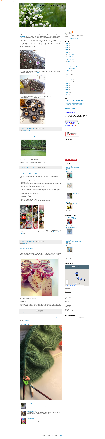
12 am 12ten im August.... (29, 174)
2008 (67, 92)
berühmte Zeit (23, 36)
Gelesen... (76, 103)
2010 (67, 89)
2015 (67, 51)
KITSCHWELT (69, 171)
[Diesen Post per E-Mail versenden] (37, 128)
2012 (67, 85)
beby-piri (68, 202)
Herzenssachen (69, 245)
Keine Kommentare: (32, 167)
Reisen (77, 102)
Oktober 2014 (70, 58)
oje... (66, 103)
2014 (67, 52)
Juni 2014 (69, 72)
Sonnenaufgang (76, 104)
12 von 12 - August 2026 (77, 228)
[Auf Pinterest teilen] (43, 128)
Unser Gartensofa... (31, 403)
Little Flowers (75, 183)
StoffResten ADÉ (76, 193)
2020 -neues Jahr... (24, 324)
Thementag (70, 104)
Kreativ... (24, 130)
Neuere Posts (23, 318)
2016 (67, 49)
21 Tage (79, 103)
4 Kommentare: (32, 128)
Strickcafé (37, 72)
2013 (67, 83)
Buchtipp (66, 104)
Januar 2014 (70, 81)
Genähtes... (80, 100)
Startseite (41, 318)
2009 (67, 91)
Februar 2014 (70, 79)
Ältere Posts (58, 318)
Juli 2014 (69, 70)
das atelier (68, 192)
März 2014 (69, 78)
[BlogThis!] (38, 128)
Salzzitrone (75, 203)
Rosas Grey (25, 34)
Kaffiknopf (68, 256)
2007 (67, 94)
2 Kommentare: (32, 310)
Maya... (75, 32)
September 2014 (70, 59)
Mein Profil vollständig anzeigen (71, 38)
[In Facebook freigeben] (41, 128)
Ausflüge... (82, 102)
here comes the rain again (71, 257)
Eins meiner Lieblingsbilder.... (30, 136)
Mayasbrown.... (25, 32)
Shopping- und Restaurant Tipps (70, 287)
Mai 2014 (69, 74)
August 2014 (70, 61)
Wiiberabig (80, 104)
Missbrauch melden (70, 108)
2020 (67, 43)
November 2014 (70, 56)
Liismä (68, 103)
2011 (67, 87)
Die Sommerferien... (27, 249)
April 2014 (69, 76)
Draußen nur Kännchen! (71, 227)
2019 (67, 45)
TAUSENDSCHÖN (70, 217)
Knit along (72, 103)
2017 (67, 47)
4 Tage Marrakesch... (31, 411)
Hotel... (82, 103)
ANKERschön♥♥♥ (76, 218)
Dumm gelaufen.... (31, 418)
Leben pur (29, 130)
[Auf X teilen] (40, 128)
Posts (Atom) (27, 320)
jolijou (67, 237)
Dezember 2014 (70, 54)
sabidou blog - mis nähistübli (72, 166)
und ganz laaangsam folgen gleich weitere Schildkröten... (77, 174)
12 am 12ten (25, 243)
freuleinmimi (69, 181)
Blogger (61, 435)
